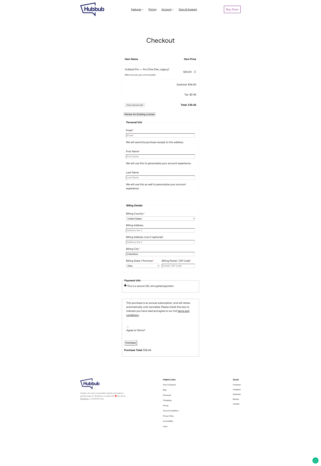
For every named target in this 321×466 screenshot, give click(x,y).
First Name (138, 151)
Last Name (132, 172)
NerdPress (84, 399)
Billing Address (134, 225)
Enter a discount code (135, 105)
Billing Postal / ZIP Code (178, 260)
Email (135, 130)
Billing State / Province (142, 260)
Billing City (138, 248)
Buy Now (232, 9)
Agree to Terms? (135, 330)
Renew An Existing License (140, 114)
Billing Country (140, 213)
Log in (165, 426)
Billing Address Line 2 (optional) (144, 237)
